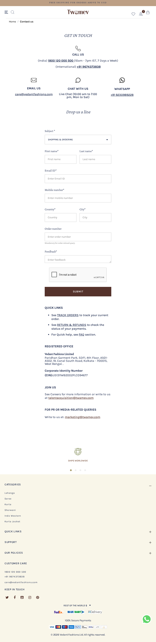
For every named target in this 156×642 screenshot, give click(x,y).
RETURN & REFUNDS (71, 325)
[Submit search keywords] (12, 12)
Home (12, 21)
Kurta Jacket (12, 521)
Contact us (26, 21)
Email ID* (51, 170)
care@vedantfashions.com (34, 94)
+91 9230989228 (122, 95)
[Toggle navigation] (7, 12)
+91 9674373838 (15, 576)
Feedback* (51, 251)
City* (83, 209)
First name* (52, 151)
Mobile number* (54, 189)
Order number (53, 228)
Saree (8, 498)
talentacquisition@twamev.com (71, 398)
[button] (133, 14)
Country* (50, 209)
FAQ (81, 334)
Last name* (86, 151)
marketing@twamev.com (82, 417)
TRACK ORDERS (68, 315)
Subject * (50, 131)
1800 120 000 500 (15, 572)
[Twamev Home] (78, 12)
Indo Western (13, 515)
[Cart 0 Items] (148, 13)
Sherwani (10, 510)
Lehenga (10, 493)
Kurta (8, 504)
